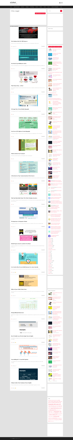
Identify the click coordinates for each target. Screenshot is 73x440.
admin (13, 114)
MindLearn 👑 (14, 342)
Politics (49, 266)
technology (50, 419)
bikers (55, 402)
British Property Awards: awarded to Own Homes (21, 243)
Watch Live (50, 273)
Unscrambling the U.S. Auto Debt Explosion (19, 359)
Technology (50, 270)
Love (49, 263)
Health (49, 255)
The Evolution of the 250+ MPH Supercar (19, 41)
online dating (53, 414)
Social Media (50, 267)
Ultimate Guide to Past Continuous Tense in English (21, 382)
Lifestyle (49, 262)
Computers (50, 241)
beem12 (52, 210)
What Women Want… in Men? (17, 85)
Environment (50, 246)
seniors (49, 416)
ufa (51, 197)
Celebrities (52, 404)
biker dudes (59, 401)
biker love (50, 402)
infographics (49, 413)
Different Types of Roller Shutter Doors (19, 289)
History (49, 256)
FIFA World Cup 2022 (51, 249)
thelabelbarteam (55, 367)
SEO (52, 416)
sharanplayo (54, 361)
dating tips (53, 410)
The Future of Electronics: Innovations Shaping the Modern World (56, 127)
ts (50, 421)
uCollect (13, 2)
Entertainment (50, 245)
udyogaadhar (54, 303)
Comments (56, 46)
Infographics (50, 260)
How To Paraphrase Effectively (57, 79)
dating (49, 408)
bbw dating (53, 400)
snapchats (50, 418)
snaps (55, 418)
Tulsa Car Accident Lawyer (57, 171)
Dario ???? (13, 68)
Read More (43, 46)
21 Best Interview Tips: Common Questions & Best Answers (22, 175)
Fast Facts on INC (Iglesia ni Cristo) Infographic (20, 131)
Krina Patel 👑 (14, 272)
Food (49, 252)
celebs (58, 404)
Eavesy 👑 (54, 327)
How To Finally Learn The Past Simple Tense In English (22, 336)
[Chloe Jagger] (15, 14)
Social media (59, 418)
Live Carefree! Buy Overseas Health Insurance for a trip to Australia (24, 267)
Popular (50, 46)
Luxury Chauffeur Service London (56, 195)
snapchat (56, 416)
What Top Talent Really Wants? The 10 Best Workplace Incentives (24, 198)
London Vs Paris (55, 94)
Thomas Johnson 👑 (55, 341)
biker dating (54, 401)
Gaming (49, 253)
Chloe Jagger (23, 16)
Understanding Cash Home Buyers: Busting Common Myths (57, 117)
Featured (49, 248)
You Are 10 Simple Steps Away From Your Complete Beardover (57, 89)
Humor (49, 259)
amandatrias (54, 358)
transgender (57, 419)
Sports (49, 269)
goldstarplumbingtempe (56, 332)
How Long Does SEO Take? (57, 145)
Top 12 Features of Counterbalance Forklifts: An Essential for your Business (57, 374)
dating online (54, 408)
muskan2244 (54, 371)
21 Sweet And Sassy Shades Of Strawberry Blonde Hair (56, 232)
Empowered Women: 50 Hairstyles (56, 214)
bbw (49, 400)
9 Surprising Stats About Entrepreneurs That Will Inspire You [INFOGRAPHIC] (57, 137)
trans (53, 419)
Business (49, 238)
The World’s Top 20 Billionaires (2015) (18, 63)
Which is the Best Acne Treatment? (18, 153)
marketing (56, 413)
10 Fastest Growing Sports (56, 360)
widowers (52, 421)
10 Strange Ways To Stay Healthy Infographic (20, 109)
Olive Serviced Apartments (52, 92)
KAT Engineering (53, 218)
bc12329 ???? (14, 295)
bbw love (56, 400)
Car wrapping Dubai (54, 235)
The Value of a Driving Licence (57, 121)
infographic (57, 411)
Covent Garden (53, 223)
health (50, 411)
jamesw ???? (13, 226)
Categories (60, 46)
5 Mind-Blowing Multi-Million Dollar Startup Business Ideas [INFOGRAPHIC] (57, 132)
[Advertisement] (55, 20)
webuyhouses (54, 300)
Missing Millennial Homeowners (17, 312)
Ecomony (49, 242)
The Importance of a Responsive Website (19, 221)
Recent (53, 46)
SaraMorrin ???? (14, 365)
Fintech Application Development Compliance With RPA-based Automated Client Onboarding (56, 202)
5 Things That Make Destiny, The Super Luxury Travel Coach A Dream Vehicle (56, 219)
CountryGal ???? (14, 46)
